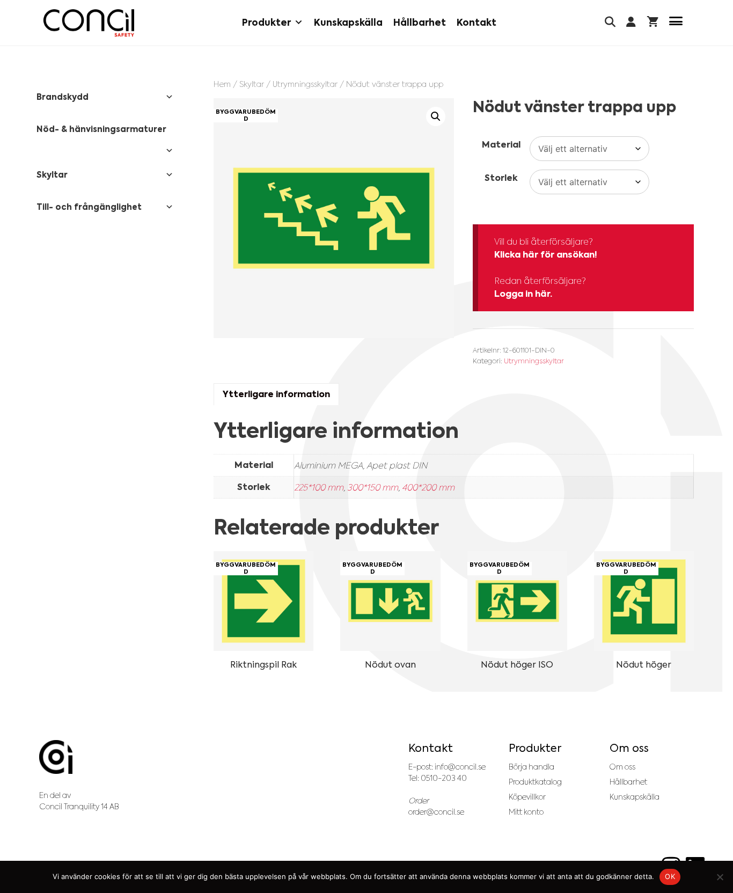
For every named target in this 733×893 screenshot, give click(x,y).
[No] (719, 877)
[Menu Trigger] (676, 23)
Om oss (622, 767)
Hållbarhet (419, 22)
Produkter (266, 22)
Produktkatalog (535, 782)
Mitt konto (526, 812)
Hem (222, 84)
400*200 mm (428, 487)
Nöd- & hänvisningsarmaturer (101, 129)
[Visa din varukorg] (652, 23)
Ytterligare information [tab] (276, 394)
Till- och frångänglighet (89, 207)
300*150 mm (372, 487)
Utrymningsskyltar (305, 84)
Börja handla (531, 767)
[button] (435, 116)
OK (670, 876)
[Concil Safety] (88, 23)
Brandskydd (62, 97)
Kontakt (476, 22)
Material (501, 144)
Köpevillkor (527, 797)
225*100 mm (318, 487)
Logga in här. (523, 294)
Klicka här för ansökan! (545, 254)
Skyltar (251, 84)
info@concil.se (460, 767)
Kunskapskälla (348, 22)
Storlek (501, 178)
